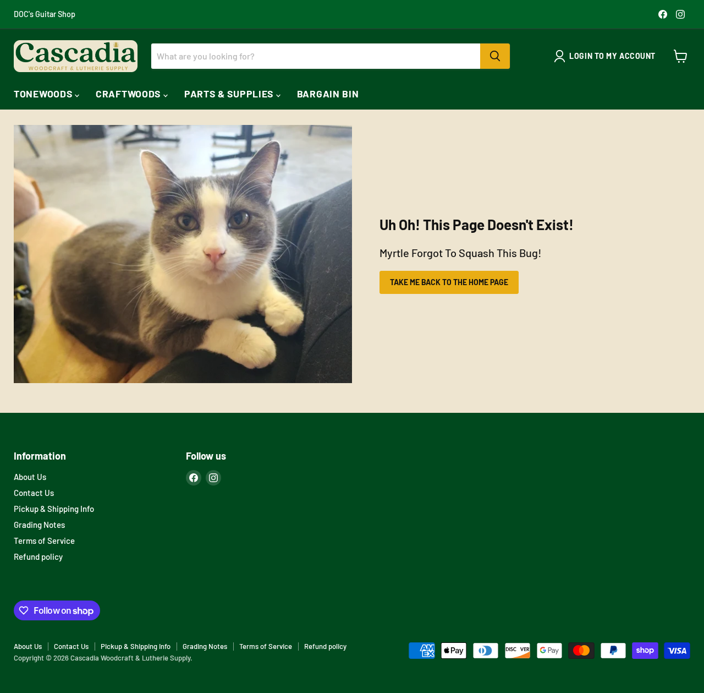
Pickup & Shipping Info (54, 509)
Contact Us (34, 493)
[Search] (495, 56)
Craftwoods (129, 94)
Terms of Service (44, 540)
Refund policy (38, 556)
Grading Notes (39, 525)
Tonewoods (44, 94)
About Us (30, 477)
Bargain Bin (328, 94)
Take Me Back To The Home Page (449, 282)
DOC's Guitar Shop (44, 14)
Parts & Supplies (230, 94)
